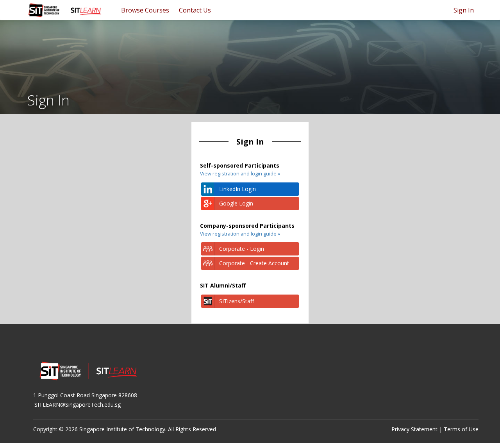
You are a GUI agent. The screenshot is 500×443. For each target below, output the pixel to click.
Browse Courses (145, 10)
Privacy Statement (414, 429)
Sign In (464, 10)
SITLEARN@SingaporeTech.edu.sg (77, 404)
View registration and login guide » (240, 173)
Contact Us (195, 10)
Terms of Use (461, 429)
